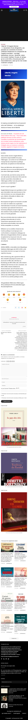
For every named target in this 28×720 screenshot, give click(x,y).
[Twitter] (19, 307)
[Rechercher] (26, 10)
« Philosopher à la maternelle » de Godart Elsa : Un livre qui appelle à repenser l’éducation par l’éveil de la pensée (20, 556)
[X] (4, 659)
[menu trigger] (2, 10)
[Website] (23, 326)
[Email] (25, 307)
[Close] (26, 4)
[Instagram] (8, 659)
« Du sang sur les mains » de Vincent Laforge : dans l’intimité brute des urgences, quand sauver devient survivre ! (20, 605)
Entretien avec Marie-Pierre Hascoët (15, 704)
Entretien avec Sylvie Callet (8, 665)
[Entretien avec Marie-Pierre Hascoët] (4, 705)
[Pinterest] (22, 307)
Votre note (3, 361)
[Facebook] (15, 307)
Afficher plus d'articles (14, 319)
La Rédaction (5, 65)
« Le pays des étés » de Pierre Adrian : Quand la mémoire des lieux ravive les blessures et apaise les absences (17, 690)
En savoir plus (14, 6)
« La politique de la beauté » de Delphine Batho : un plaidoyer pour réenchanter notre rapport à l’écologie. (7, 627)
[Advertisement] (14, 27)
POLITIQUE (3, 44)
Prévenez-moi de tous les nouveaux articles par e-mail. (14, 398)
